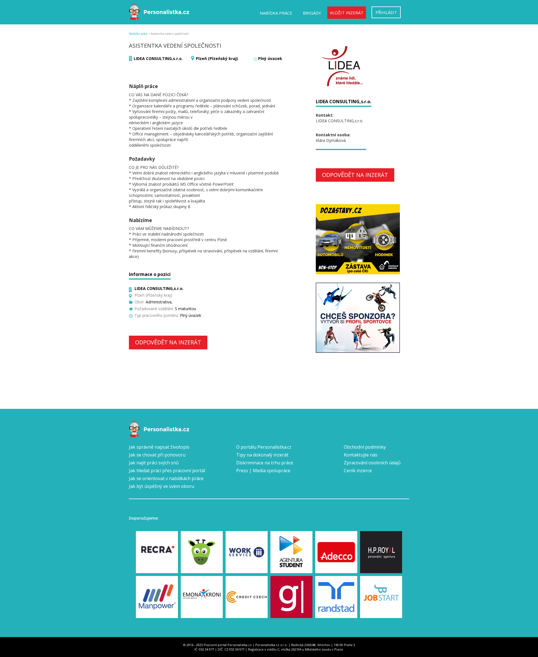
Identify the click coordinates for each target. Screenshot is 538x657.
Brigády (312, 13)
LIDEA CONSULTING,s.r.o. (158, 58)
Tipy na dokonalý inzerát (262, 455)
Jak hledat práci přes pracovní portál (167, 470)
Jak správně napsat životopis (159, 447)
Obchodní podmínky (365, 447)
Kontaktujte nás (360, 455)
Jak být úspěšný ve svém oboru (161, 486)
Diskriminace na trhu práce (264, 463)
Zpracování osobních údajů (372, 463)
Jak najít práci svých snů (154, 463)
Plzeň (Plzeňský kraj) (217, 58)
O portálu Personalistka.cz (263, 447)
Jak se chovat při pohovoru (157, 455)
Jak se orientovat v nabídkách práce (166, 478)
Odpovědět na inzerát (168, 342)
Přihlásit (386, 12)
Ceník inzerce (358, 470)
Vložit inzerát (346, 12)
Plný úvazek (270, 58)
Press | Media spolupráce (263, 470)
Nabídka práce (276, 13)
